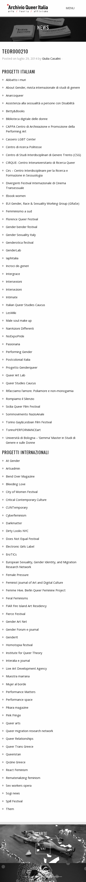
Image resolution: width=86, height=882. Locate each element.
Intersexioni (14, 282)
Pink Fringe (13, 715)
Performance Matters (20, 692)
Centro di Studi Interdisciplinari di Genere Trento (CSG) (43, 155)
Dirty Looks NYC (17, 531)
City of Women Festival (22, 492)
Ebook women (16, 196)
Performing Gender (19, 352)
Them (10, 809)
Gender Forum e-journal (22, 629)
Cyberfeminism (16, 515)
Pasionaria (13, 344)
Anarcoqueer (14, 95)
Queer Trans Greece (19, 746)
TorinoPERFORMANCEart (23, 430)
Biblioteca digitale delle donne (27, 119)
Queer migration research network (29, 731)
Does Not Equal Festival (22, 539)
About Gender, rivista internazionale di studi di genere (43, 87)
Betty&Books (15, 111)
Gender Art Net (16, 622)
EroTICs (11, 554)
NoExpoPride (15, 336)
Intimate (12, 297)
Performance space (19, 700)
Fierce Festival (15, 614)
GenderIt (12, 637)
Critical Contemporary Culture (26, 500)
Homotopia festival (19, 645)
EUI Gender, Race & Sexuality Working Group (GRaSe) (42, 203)
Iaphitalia (12, 258)
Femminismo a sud (19, 211)
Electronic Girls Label (20, 546)
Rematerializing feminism (23, 778)
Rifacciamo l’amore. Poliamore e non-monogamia (39, 391)
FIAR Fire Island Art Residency (26, 606)
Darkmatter (14, 523)
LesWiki (11, 313)
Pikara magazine (17, 707)
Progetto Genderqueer (21, 367)
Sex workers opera (19, 786)
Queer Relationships (19, 739)
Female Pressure (17, 575)
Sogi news (13, 793)
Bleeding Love (15, 484)
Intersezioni (14, 289)
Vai (43, 848)
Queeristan (13, 754)
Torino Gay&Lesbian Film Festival (29, 422)
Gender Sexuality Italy (21, 235)
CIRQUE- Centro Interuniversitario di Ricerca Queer (40, 163)
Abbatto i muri (16, 80)
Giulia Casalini (51, 58)
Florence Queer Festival (22, 219)
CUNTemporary (17, 507)
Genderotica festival (19, 242)
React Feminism (17, 770)
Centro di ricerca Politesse (24, 147)
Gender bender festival (21, 227)
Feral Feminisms (17, 598)
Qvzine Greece (15, 762)
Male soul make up (19, 321)
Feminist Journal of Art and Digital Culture (34, 583)
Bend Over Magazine (20, 476)
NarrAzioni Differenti (20, 328)
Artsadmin (13, 468)
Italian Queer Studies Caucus (25, 305)
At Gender (13, 461)
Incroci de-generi (17, 266)
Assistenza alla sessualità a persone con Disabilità (40, 103)
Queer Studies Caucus (21, 383)
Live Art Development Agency (26, 668)
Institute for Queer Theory (24, 653)
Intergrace (13, 274)
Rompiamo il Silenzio (20, 399)
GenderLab (13, 250)
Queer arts (13, 723)
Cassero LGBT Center (21, 139)
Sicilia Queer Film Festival (23, 406)
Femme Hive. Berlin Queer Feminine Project (36, 590)
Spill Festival (14, 801)
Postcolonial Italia (18, 360)
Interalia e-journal (18, 661)
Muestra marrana (18, 676)
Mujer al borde (16, 684)
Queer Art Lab (15, 375)
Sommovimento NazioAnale (25, 414)
